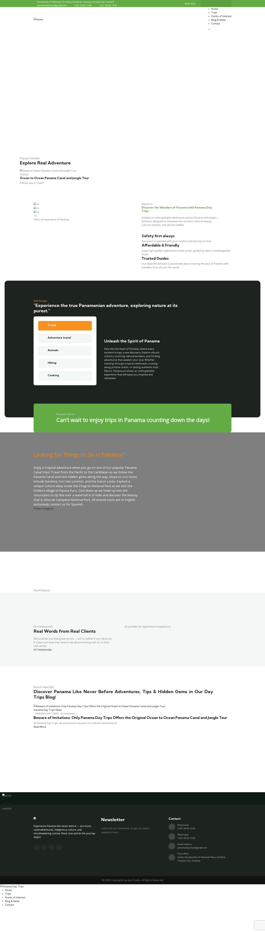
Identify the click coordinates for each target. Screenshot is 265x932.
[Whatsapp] (172, 836)
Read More (40, 726)
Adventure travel (59, 337)
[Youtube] (219, 3)
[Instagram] (207, 3)
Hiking (52, 362)
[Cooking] (42, 375)
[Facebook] (213, 3)
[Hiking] (42, 363)
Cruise (52, 325)
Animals (53, 350)
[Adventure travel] (42, 338)
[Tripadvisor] (225, 3)
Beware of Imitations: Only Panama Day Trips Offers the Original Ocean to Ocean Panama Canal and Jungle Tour (130, 717)
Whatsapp (182, 834)
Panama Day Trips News (48, 710)
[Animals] (42, 350)
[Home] (38, 19)
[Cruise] (42, 325)
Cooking (53, 375)
